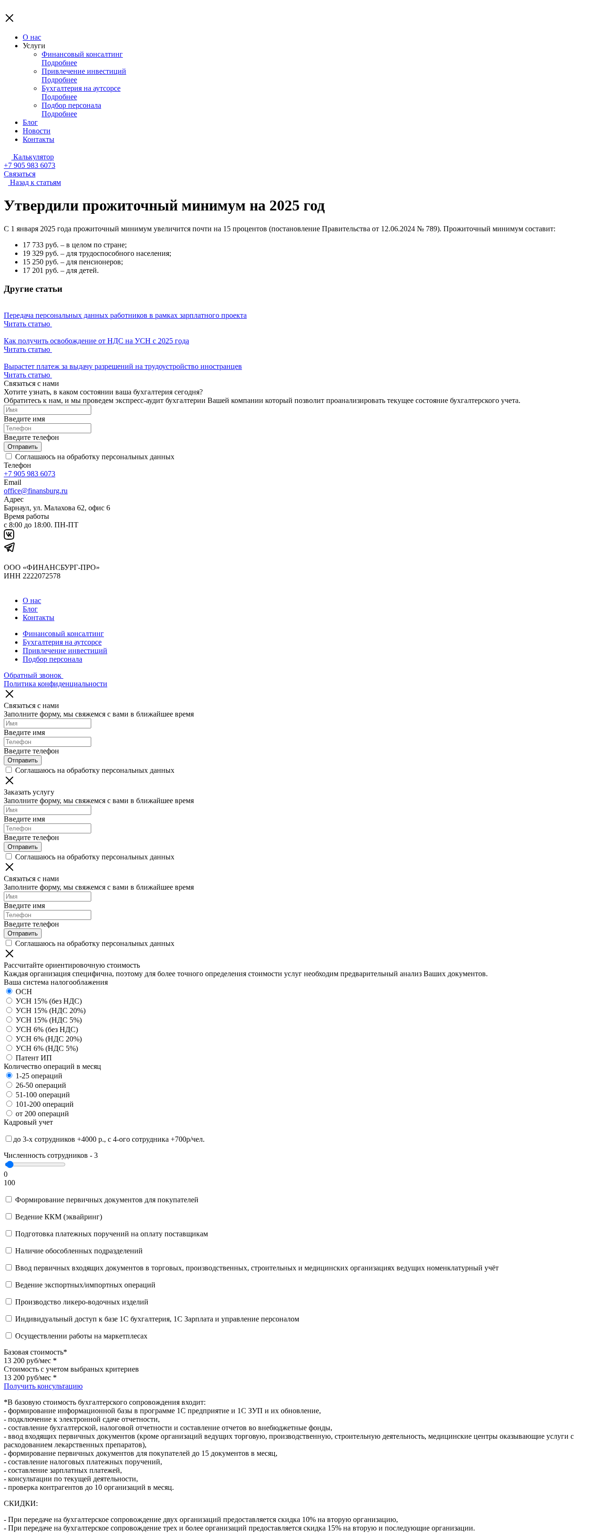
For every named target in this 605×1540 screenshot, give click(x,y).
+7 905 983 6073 (29, 165)
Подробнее (59, 63)
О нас (32, 37)
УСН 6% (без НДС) (47, 1029)
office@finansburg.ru (36, 491)
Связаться (19, 174)
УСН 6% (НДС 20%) (49, 1039)
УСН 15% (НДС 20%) (51, 1010)
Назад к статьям (35, 182)
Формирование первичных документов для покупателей (107, 1200)
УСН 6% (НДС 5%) (47, 1048)
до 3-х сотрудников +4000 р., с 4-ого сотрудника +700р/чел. (109, 1139)
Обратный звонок (33, 675)
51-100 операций (43, 1095)
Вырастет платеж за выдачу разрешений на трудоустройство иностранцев (123, 366)
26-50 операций (41, 1085)
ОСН (24, 992)
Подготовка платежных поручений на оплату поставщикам (111, 1234)
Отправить (23, 446)
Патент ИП (34, 1058)
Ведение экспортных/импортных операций (85, 1285)
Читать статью (28, 324)
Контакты (38, 139)
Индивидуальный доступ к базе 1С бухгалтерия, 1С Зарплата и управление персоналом (157, 1319)
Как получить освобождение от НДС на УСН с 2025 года (96, 341)
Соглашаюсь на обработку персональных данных (93, 457)
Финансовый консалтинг (82, 54)
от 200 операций (42, 1114)
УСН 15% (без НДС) (49, 1001)
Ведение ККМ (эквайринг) (58, 1217)
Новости (37, 131)
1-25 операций (39, 1076)
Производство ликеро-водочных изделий (81, 1302)
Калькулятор (32, 157)
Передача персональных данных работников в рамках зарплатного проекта (125, 315)
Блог (30, 122)
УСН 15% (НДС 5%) (49, 1020)
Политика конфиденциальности (55, 684)
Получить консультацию (43, 1386)
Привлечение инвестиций (84, 71)
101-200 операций (45, 1104)
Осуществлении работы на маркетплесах (81, 1336)
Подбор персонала (71, 105)
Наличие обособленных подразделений (79, 1251)
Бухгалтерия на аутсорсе (81, 88)
